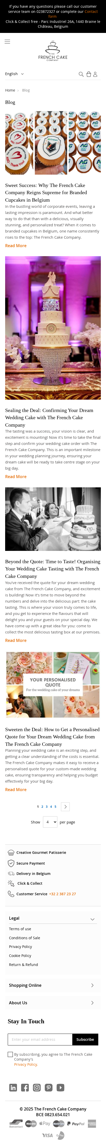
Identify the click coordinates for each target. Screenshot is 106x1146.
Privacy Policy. (26, 1064)
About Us (18, 1003)
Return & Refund (23, 964)
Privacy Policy (20, 946)
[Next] (65, 806)
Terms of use (20, 928)
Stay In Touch (26, 1021)
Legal (14, 918)
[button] (18, 74)
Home (10, 90)
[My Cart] (89, 74)
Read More (15, 245)
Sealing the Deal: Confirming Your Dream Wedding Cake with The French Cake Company (49, 417)
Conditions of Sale (24, 937)
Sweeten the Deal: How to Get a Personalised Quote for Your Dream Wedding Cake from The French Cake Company (52, 737)
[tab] (53, 919)
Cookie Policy (20, 955)
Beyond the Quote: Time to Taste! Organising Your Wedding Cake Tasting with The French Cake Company (52, 569)
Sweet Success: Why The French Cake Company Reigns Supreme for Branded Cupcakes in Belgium (46, 192)
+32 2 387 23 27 (62, 893)
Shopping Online (25, 985)
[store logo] (53, 51)
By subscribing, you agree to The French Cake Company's (53, 1059)
